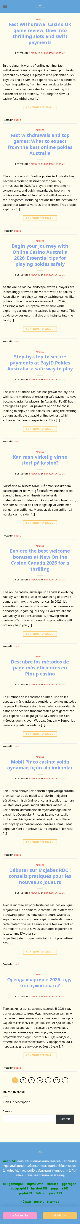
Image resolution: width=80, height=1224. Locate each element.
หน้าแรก (26, 1202)
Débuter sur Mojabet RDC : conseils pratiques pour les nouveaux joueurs (40, 876)
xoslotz (52, 1184)
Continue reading (40, 107)
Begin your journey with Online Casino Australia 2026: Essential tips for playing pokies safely (40, 255)
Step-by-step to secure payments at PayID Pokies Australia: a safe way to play (40, 362)
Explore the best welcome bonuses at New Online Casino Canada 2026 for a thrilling (40, 560)
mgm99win (35, 1184)
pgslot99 (25, 1193)
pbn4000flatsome (54, 53)
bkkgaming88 (13, 1184)
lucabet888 (39, 1188)
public (40, 19)
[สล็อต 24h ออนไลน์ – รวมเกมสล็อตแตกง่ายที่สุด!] (40, 6)
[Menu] (5, 6)
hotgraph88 (19, 1188)
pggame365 (59, 1188)
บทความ (39, 1202)
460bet (41, 1193)
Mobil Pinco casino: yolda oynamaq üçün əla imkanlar (40, 765)
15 (56, 1080)
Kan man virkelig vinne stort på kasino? (40, 460)
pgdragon (69, 1184)
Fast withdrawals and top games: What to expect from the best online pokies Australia (40, 144)
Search (7, 1111)
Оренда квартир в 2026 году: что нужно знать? (40, 982)
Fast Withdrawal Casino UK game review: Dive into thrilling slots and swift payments (40, 33)
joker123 (55, 1193)
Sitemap (53, 1202)
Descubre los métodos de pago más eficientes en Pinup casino (40, 668)
